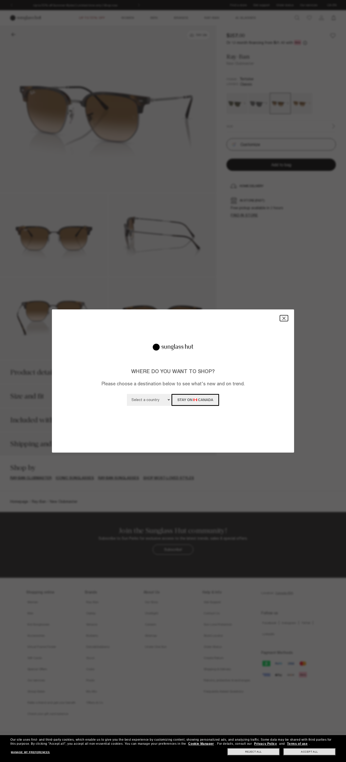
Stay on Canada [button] (195, 400)
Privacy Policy (265, 744)
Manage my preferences (30, 752)
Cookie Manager (201, 744)
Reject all (253, 751)
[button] (284, 318)
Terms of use (297, 744)
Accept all (309, 751)
